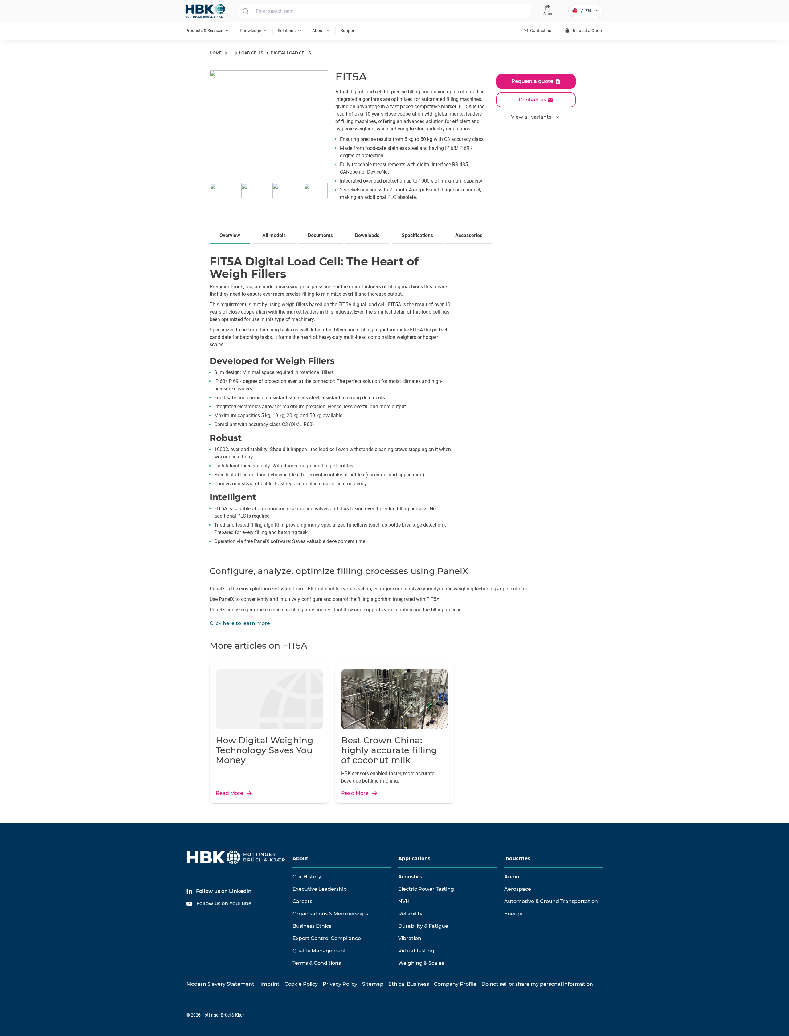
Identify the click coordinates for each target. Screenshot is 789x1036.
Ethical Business (408, 984)
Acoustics (410, 877)
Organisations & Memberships (330, 914)
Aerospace (517, 889)
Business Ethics (311, 926)
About (300, 858)
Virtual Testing (416, 951)
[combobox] (384, 11)
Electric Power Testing (426, 889)
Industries (517, 858)
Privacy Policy (340, 984)
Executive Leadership (319, 889)
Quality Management (319, 951)
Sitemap (372, 984)
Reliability (410, 914)
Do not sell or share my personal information (537, 984)
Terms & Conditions (316, 963)
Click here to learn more (240, 623)
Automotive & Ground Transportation (551, 901)
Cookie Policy (301, 984)
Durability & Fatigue (423, 926)
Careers (302, 901)
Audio (511, 877)
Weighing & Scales (421, 963)
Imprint (270, 984)
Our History (306, 877)
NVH (404, 901)
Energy (513, 914)
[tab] (231, 236)
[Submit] (245, 11)
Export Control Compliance (326, 938)
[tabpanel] (394, 401)
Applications (414, 858)
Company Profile (455, 984)
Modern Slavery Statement (220, 984)
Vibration (409, 938)
